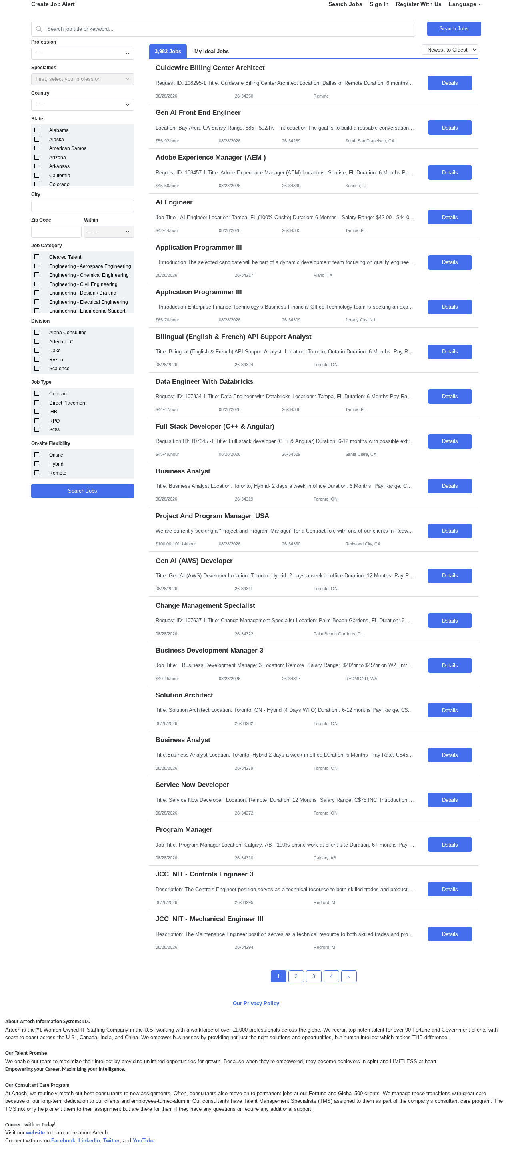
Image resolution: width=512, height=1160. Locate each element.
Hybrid (56, 464)
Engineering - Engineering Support (87, 311)
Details (450, 83)
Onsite (56, 455)
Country (40, 93)
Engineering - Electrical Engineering (88, 302)
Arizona (57, 157)
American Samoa (68, 148)
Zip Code (41, 220)
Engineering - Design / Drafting (82, 293)
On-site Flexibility (50, 443)
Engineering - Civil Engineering (83, 284)
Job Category (46, 245)
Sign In (379, 4)
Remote (57, 473)
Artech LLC (61, 342)
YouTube (143, 1141)
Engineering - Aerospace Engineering (90, 266)
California (59, 175)
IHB (53, 412)
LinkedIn (89, 1141)
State (37, 119)
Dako (55, 350)
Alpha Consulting (68, 332)
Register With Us (419, 4)
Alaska (56, 139)
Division (40, 321)
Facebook (63, 1141)
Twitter (111, 1141)
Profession (43, 42)
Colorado (59, 184)
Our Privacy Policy (256, 1003)
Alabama (59, 130)
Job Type (41, 382)
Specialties (43, 67)
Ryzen (56, 360)
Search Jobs (345, 4)
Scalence (59, 368)
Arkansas (59, 166)
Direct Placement (67, 403)
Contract (58, 394)
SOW (54, 430)
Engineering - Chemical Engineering (89, 275)
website (35, 1133)
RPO (54, 421)
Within (91, 220)
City (35, 194)
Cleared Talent (65, 257)
